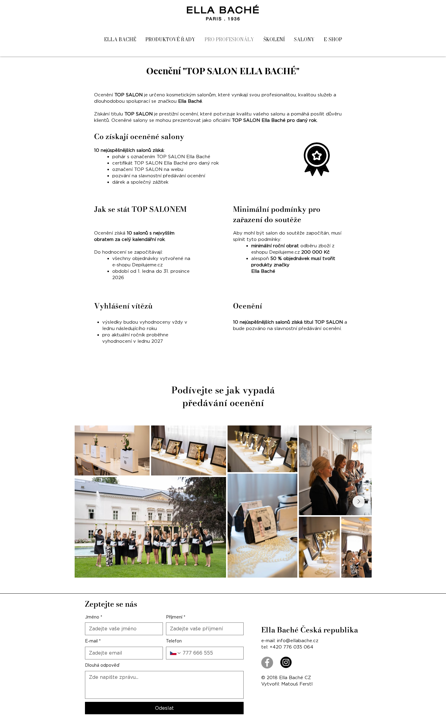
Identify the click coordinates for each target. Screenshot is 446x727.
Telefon (174, 641)
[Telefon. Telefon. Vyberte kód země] (175, 653)
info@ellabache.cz (297, 640)
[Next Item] (359, 501)
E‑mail (93, 641)
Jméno (93, 617)
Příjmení (175, 617)
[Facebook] (267, 663)
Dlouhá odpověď (102, 665)
